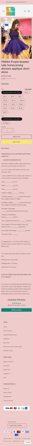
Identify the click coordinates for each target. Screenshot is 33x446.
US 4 (4, 96)
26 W (20, 108)
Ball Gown (7, 342)
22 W (4, 108)
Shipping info (7, 396)
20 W (21, 104)
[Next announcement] (30, 2)
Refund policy (18, 438)
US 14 (22, 100)
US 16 (5, 104)
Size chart (7, 365)
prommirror (10, 438)
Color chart (7, 369)
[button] (3, 11)
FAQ (5, 377)
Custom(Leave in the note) (11, 92)
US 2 (26, 92)
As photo (6, 123)
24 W (12, 108)
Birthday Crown (8, 350)
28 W (4, 112)
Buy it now (16, 141)
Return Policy (8, 392)
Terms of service (7, 441)
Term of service (8, 400)
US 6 (12, 96)
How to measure (8, 361)
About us (6, 388)
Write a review (16, 310)
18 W (13, 104)
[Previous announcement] (3, 2)
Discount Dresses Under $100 (13, 346)
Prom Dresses (8, 330)
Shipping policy (16, 441)
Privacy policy (26, 438)
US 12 (13, 100)
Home (5, 326)
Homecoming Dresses (10, 334)
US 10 (5, 100)
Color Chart (5, 83)
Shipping (3, 78)
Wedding (6, 338)
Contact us (7, 373)
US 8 (19, 96)
